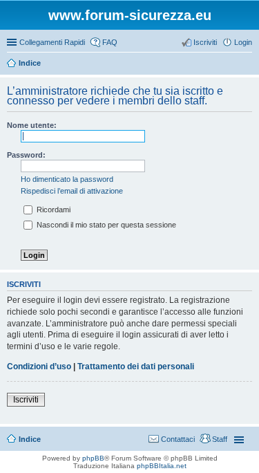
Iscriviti (26, 400)
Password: (26, 155)
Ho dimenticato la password (67, 179)
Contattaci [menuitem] (178, 439)
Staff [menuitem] (219, 439)
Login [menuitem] (243, 42)
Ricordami (52, 209)
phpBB (93, 458)
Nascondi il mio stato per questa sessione (105, 225)
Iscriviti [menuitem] (205, 42)
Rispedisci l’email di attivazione (72, 191)
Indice (30, 439)
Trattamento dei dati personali (135, 366)
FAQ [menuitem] (109, 42)
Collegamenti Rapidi (52, 42)
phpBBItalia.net (161, 466)
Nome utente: (32, 125)
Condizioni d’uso (39, 366)
